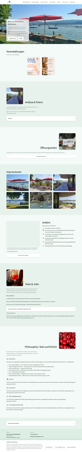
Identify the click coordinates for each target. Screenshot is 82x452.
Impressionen (52, 2)
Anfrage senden (12, 38)
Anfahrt (59, 2)
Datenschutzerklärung (13, 423)
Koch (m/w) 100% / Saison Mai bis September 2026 (19, 309)
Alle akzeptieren (49, 447)
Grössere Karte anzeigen (23, 255)
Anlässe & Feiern (44, 2)
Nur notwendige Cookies (60, 447)
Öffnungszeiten (26, 2)
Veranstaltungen (35, 2)
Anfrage (10, 118)
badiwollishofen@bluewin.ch (27, 318)
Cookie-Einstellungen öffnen (12, 251)
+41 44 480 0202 (34, 434)
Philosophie (72, 2)
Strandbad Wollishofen (41, 156)
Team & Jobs (65, 2)
